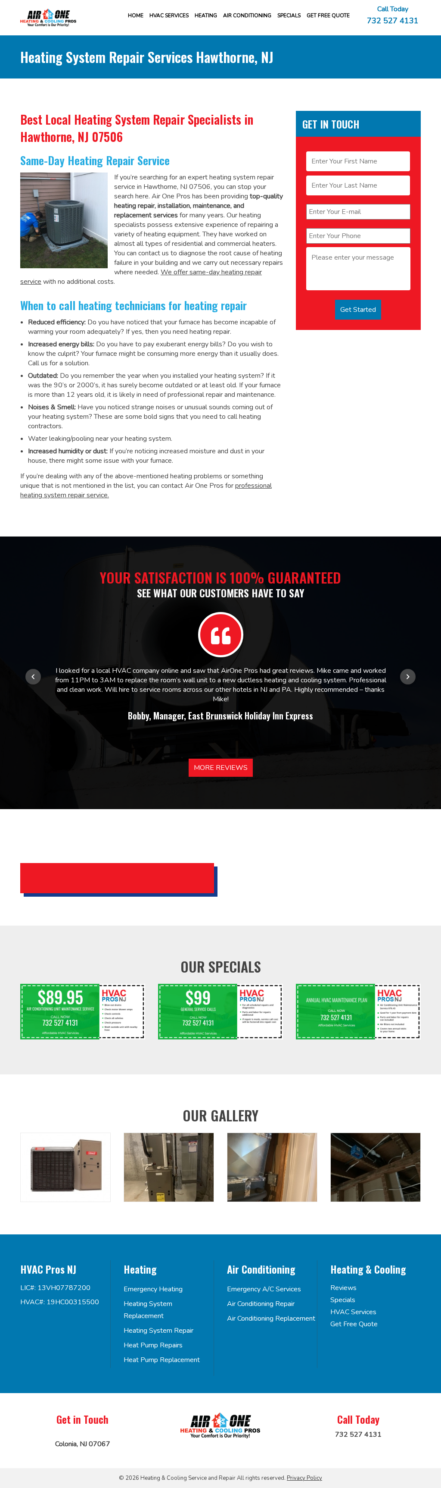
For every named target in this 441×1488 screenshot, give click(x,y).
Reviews (343, 1288)
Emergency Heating (153, 1289)
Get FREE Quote (328, 15)
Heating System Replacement (148, 1310)
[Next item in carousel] (408, 676)
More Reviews (221, 767)
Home (135, 15)
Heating (206, 15)
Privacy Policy (304, 1478)
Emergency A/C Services (264, 1289)
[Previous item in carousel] (33, 676)
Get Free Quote (354, 1324)
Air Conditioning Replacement (271, 1318)
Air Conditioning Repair (261, 1304)
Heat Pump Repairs (153, 1345)
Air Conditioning (247, 15)
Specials (289, 15)
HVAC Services (169, 15)
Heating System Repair (158, 1330)
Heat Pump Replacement (162, 1360)
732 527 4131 (393, 20)
